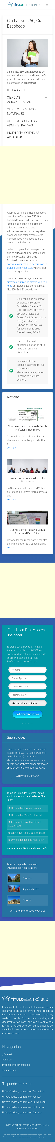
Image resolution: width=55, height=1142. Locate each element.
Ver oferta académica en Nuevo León (27, 848)
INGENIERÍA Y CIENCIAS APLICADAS (23, 135)
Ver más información (27, 776)
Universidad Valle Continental (26, 815)
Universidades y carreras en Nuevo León (24, 1102)
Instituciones (9, 1070)
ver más (11, 447)
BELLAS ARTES (17, 90)
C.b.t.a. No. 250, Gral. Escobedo (28, 832)
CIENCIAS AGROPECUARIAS (19, 100)
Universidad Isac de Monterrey (27, 839)
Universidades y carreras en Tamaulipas (23, 1091)
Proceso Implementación (16, 1064)
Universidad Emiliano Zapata (26, 808)
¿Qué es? (7, 1054)
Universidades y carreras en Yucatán (21, 1096)
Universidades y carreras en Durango (22, 1112)
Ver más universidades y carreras (27, 910)
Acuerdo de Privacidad (27, 724)
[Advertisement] (27, 175)
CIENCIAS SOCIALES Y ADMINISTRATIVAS (22, 123)
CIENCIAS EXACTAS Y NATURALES (22, 111)
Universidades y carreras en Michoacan (23, 1107)
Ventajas (7, 1059)
